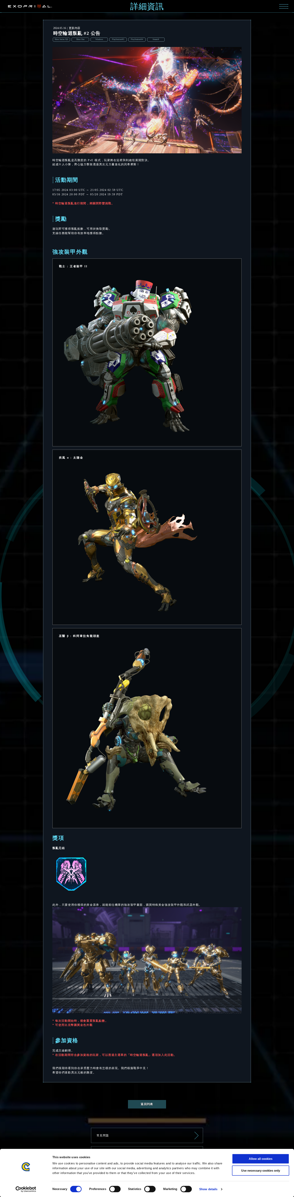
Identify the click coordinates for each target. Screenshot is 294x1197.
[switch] (115, 1189)
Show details (208, 1189)
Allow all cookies (260, 1158)
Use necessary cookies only (260, 1170)
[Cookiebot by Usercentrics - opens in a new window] (25, 1189)
